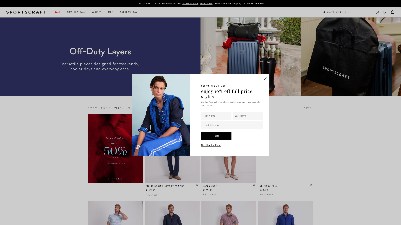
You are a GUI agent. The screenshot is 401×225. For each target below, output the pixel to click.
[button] (265, 78)
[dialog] (200, 112)
